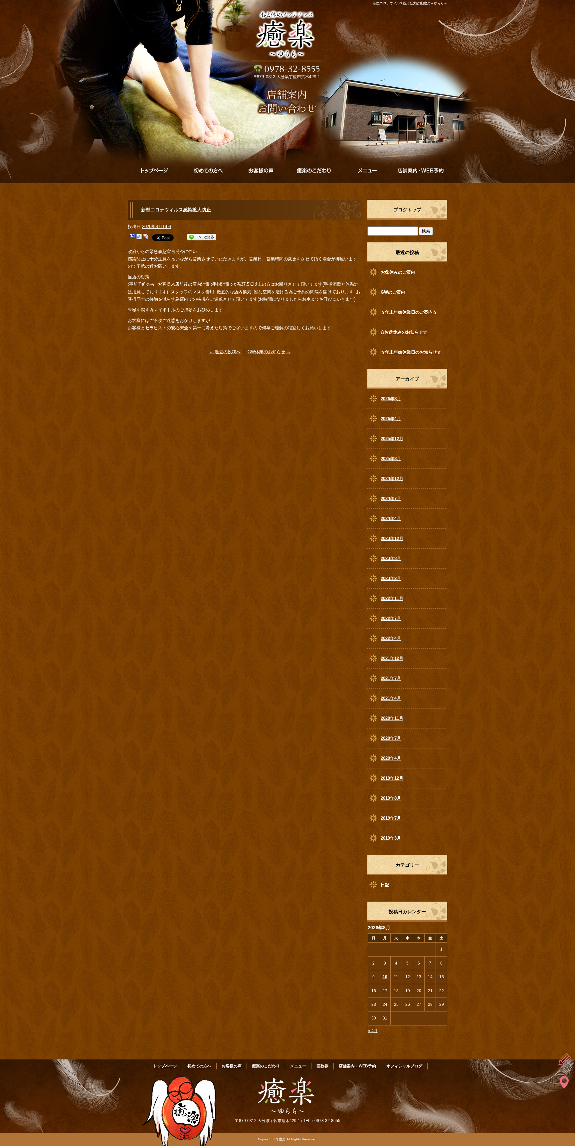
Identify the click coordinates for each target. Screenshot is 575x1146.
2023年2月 (391, 578)
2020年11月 (392, 718)
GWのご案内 (393, 292)
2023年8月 (391, 558)
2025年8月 (391, 458)
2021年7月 (391, 678)
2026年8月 (391, 398)
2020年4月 (391, 758)
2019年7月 (391, 818)
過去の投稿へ (225, 351)
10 (385, 977)
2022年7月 (391, 618)
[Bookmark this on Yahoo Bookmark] (146, 237)
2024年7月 (391, 498)
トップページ (154, 170)
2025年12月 (392, 438)
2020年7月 (391, 738)
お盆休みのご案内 (398, 272)
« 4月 (373, 1030)
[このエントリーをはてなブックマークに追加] (132, 237)
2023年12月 (392, 538)
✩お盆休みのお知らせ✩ (404, 332)
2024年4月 (391, 518)
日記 (385, 884)
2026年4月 (391, 418)
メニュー (367, 170)
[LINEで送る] (201, 237)
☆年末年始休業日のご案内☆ (409, 312)
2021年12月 (392, 658)
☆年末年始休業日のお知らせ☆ (411, 352)
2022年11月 (392, 598)
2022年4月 (391, 638)
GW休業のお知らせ (269, 351)
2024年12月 (392, 478)
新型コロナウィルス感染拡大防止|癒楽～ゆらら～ (410, 3)
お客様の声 (261, 170)
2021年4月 (391, 698)
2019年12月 (392, 778)
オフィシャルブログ (404, 1066)
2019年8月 (391, 798)
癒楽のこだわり (314, 170)
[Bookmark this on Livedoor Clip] (139, 237)
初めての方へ (207, 170)
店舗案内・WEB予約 (420, 170)
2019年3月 (391, 838)
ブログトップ (407, 209)
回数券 (322, 1066)
